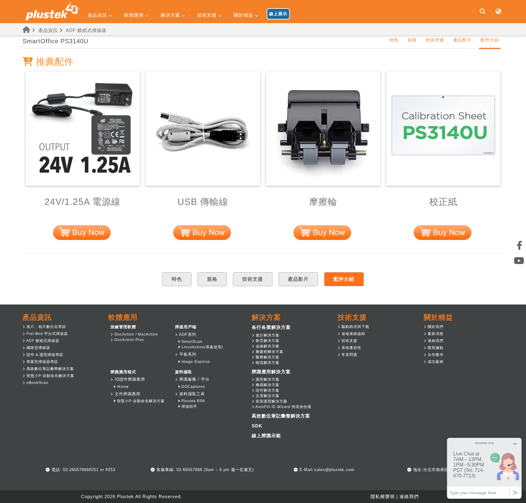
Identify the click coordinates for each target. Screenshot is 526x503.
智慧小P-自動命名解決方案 (49, 376)
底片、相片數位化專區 (45, 327)
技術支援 (435, 39)
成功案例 (435, 362)
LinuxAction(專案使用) (201, 347)
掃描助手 (188, 406)
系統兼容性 (350, 348)
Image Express (195, 362)
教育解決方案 (266, 341)
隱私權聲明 (382, 496)
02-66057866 (188, 469)
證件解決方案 (266, 390)
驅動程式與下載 (354, 327)
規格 (412, 39)
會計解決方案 (266, 335)
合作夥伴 (435, 355)
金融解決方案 (266, 346)
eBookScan (36, 383)
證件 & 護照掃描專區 (44, 355)
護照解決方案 (266, 379)
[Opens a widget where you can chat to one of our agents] (484, 468)
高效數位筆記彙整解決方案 (49, 369)
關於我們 (435, 327)
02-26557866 (75, 469)
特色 (393, 39)
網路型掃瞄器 (37, 348)
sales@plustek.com (334, 469)
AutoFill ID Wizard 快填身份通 (282, 407)
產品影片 (462, 39)
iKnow (122, 387)
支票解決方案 (266, 396)
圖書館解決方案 (268, 352)
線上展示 (278, 13)
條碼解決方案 (266, 385)
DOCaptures (192, 387)
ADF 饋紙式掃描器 (86, 30)
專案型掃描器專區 (41, 362)
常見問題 (348, 355)
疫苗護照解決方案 (270, 401)
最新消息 (435, 334)
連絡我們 (435, 341)
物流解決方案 (266, 363)
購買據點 (435, 348)
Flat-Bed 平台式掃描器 (46, 334)
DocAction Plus (128, 340)
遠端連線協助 (352, 334)
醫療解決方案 (266, 357)
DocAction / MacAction (135, 334)
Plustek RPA (192, 401)
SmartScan (191, 341)
